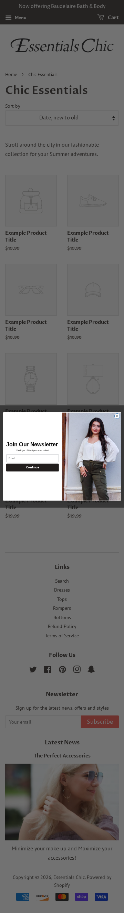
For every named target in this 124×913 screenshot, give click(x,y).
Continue (32, 467)
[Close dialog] (117, 416)
